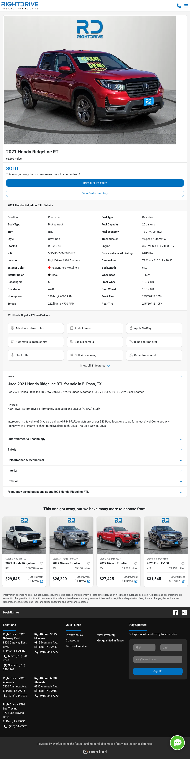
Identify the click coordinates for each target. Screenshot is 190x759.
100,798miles (34, 568)
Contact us (72, 640)
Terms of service (76, 646)
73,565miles (129, 568)
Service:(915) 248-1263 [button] (14, 667)
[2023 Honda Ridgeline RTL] (24, 535)
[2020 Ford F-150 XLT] (166, 535)
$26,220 (60, 579)
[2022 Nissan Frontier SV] (71, 535)
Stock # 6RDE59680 (157, 558)
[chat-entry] (177, 742)
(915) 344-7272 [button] (49, 652)
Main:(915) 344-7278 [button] (15, 658)
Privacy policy (74, 635)
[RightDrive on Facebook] (174, 612)
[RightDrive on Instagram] (182, 612)
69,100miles (82, 568)
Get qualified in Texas (110, 640)
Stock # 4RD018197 (15, 558)
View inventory (106, 635)
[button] (179, 5)
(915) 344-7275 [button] (18, 726)
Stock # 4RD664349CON (65, 558)
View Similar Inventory (95, 193)
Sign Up (157, 671)
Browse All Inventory (95, 182)
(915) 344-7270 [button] (49, 695)
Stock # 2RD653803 (110, 558)
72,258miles (177, 568)
